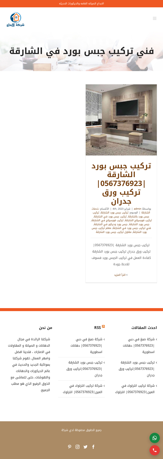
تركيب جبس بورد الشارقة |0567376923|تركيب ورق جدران (121, 120)
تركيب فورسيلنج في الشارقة (107, 220)
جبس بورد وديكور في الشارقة (111, 224)
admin (137, 208)
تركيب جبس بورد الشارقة (114, 212)
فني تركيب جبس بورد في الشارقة (132, 228)
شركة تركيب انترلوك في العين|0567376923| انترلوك (82, 389)
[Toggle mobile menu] (155, 18)
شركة (64, 430)
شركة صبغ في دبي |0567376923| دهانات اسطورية (86, 345)
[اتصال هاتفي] (154, 450)
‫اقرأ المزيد (120, 274)
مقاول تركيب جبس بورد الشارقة (113, 232)
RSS (97, 327)
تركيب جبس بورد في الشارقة (110, 216)
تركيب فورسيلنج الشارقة (138, 220)
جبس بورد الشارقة (139, 224)
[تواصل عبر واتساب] (154, 438)
